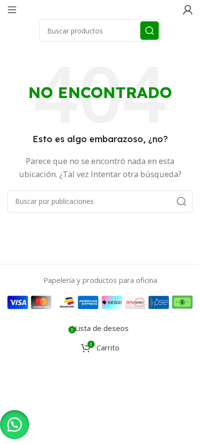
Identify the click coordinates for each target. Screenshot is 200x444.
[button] (14, 424)
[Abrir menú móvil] (12, 9)
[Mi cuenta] (188, 9)
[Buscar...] (149, 30)
